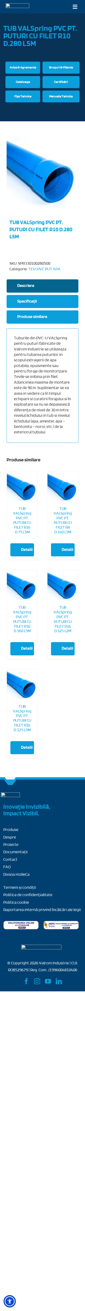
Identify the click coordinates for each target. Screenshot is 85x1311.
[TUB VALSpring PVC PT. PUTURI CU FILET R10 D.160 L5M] (22, 585)
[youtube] (48, 981)
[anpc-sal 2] (61, 923)
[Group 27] (10, 794)
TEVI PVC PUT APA (44, 269)
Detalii (27, 524)
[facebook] (26, 981)
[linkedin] (59, 981)
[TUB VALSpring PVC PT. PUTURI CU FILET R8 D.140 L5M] (62, 486)
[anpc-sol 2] (21, 923)
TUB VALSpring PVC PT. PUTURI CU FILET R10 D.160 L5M (22, 619)
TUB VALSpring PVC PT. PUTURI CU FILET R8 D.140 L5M (63, 521)
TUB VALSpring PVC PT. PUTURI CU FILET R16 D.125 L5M (22, 718)
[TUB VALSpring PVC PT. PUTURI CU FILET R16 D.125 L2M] (62, 585)
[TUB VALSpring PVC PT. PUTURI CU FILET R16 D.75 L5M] (22, 474)
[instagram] (37, 981)
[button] (10, 1301)
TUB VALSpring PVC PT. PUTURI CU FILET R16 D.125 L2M (63, 619)
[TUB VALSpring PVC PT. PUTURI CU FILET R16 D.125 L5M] (22, 684)
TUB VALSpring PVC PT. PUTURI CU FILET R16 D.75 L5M (22, 495)
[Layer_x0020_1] (17, 5)
